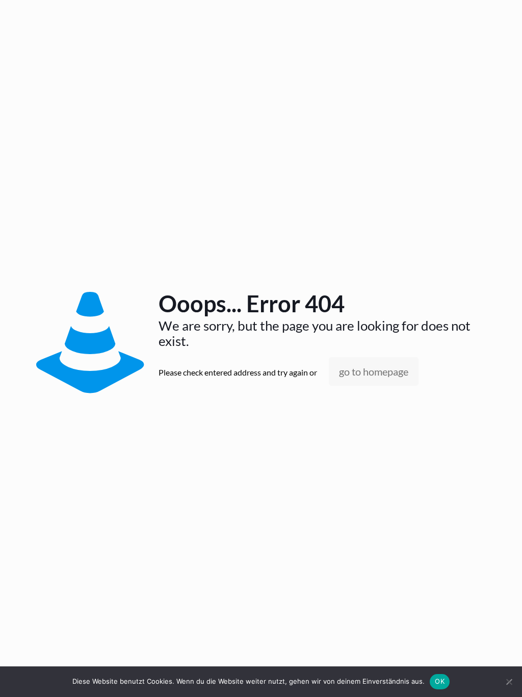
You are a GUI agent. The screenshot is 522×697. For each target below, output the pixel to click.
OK (440, 681)
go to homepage (373, 371)
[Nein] (509, 682)
